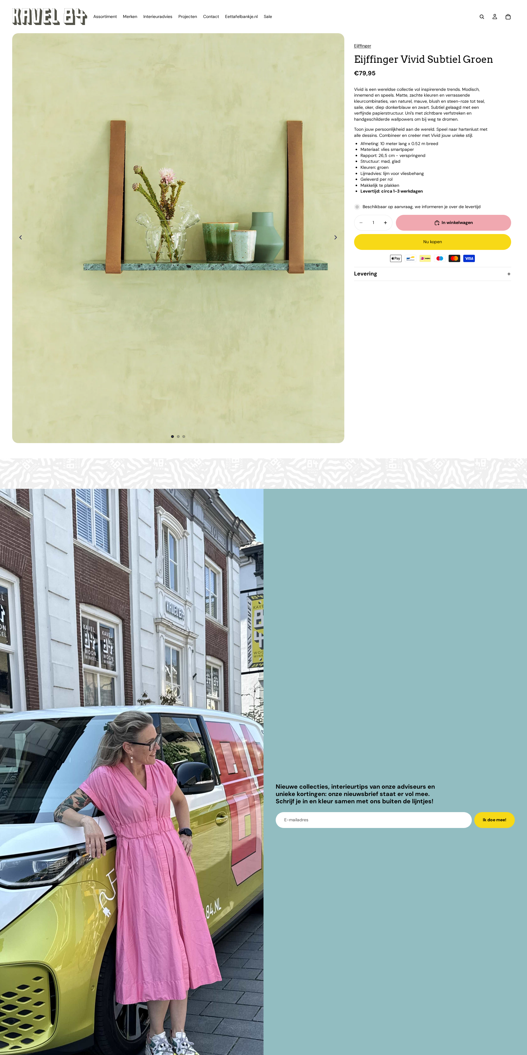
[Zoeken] (482, 16)
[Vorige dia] (19, 238)
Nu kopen (432, 242)
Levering (365, 274)
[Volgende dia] (337, 238)
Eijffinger (362, 45)
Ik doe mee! (494, 819)
